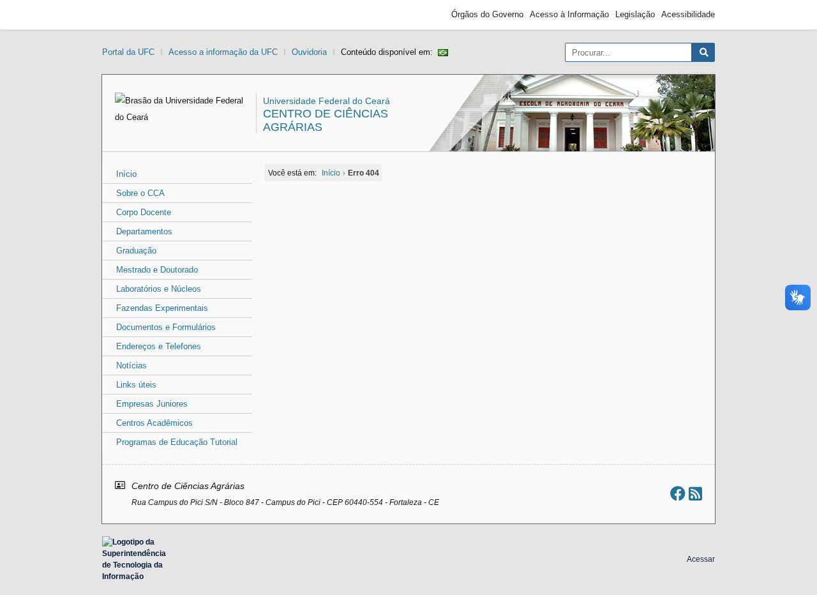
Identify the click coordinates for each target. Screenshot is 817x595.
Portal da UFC (128, 52)
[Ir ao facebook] (678, 493)
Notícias (131, 365)
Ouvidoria (309, 52)
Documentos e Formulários (166, 327)
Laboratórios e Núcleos (158, 289)
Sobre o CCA (140, 193)
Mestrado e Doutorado (157, 270)
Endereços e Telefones (158, 346)
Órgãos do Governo (487, 14)
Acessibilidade (688, 14)
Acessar (701, 559)
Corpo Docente (143, 212)
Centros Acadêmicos (154, 423)
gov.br (125, 14)
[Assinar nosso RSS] (695, 493)
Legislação (635, 14)
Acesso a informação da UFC (223, 52)
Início (126, 174)
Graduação (136, 250)
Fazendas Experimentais (162, 308)
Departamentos (144, 231)
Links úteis (136, 384)
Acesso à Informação (569, 14)
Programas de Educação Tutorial (176, 442)
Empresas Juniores (152, 404)
